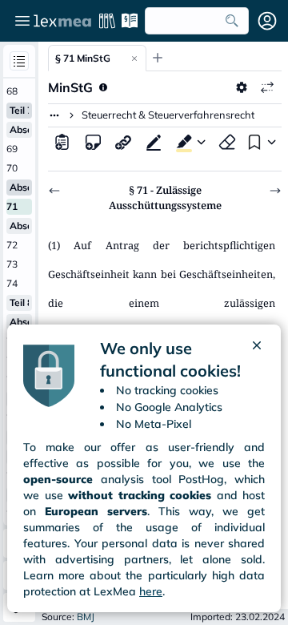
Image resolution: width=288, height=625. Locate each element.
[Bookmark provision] (252, 142)
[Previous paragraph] (54, 190)
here (150, 591)
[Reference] (123, 142)
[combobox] (197, 21)
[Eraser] (227, 142)
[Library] (107, 20)
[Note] (92, 142)
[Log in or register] (267, 21)
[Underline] (153, 142)
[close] (257, 359)
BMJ (85, 617)
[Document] (62, 142)
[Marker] (181, 142)
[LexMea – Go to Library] (62, 20)
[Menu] (22, 20)
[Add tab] (157, 57)
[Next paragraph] (275, 190)
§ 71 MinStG (82, 58)
